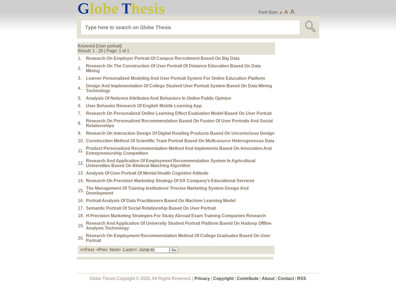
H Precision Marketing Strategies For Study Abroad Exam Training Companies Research (176, 215)
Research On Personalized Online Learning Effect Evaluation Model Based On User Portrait (179, 113)
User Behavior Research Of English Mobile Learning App (144, 105)
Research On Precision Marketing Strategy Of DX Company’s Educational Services (170, 180)
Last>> (130, 249)
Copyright (223, 278)
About (268, 278)
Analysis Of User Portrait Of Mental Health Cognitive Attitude (147, 173)
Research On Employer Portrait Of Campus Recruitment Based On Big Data (162, 58)
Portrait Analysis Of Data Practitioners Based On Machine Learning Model (160, 200)
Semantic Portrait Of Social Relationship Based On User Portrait (151, 208)
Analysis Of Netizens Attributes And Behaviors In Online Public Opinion (158, 98)
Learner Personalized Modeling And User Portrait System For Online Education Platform (175, 78)
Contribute (248, 278)
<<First (87, 249)
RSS (301, 278)
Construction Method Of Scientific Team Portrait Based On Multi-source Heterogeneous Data (180, 141)
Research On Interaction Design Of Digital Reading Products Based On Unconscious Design (180, 133)
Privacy (202, 278)
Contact (286, 278)
